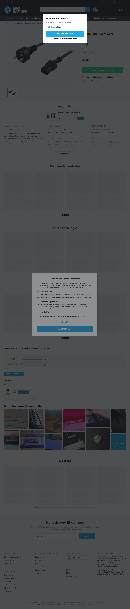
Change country (65, 34)
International (56, 27)
